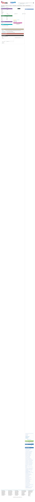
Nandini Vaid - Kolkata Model (28, 449)
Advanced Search (30, 446)
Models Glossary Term (30, 492)
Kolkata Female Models (10, 493)
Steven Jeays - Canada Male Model (28, 464)
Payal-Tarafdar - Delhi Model (28, 455)
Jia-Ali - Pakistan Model (27, 457)
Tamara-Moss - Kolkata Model (28, 458)
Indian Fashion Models (27, 485)
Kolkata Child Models (16, 493)
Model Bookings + (28, 5)
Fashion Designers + (20, 5)
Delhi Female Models (27, 482)
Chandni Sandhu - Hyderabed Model (28, 451)
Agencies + (11, 5)
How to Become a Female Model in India (29, 484)
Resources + (2, 6)
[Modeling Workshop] (29, 439)
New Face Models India (27, 483)
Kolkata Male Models (3, 493)
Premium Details (29, 493)
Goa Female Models (10, 495)
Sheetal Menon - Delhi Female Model (28, 463)
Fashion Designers (23, 493)
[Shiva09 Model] (18, 8)
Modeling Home (2, 7)
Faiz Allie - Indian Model (27, 456)
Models (4, 7)
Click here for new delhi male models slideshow (29, 433)
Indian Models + (3, 5)
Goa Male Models (3, 495)
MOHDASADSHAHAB (4, 32)
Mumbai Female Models (10, 492)
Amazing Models (23, 495)
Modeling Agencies (27, 476)
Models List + (7, 5)
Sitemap (29, 495)
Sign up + (24, 5)
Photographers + (15, 5)
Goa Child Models (16, 495)
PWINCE (2, 30)
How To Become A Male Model (28, 477)
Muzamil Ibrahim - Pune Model (28, 448)
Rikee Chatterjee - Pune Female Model (29, 462)
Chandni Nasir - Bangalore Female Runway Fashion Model (28, 471)
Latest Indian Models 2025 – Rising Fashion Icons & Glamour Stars (28, 487)
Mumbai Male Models (3, 492)
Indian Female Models (27, 475)
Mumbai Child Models (16, 492)
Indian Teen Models (23, 492)
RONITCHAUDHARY (4, 31)
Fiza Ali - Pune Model (27, 450)
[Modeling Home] (4, 3)
